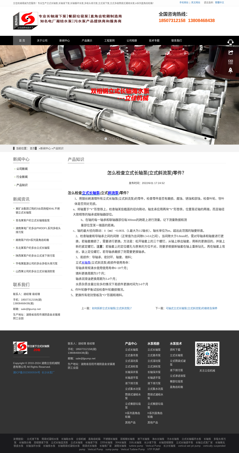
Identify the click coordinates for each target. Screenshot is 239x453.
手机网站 (183, 2)
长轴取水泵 (67, 439)
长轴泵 (208, 439)
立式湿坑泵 (131, 360)
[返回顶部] (230, 71)
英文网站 (195, 2)
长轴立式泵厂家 (204, 442)
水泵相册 (153, 343)
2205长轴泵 (106, 442)
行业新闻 (22, 176)
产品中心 (131, 343)
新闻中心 (64, 40)
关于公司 (42, 40)
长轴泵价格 (25, 442)
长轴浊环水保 (33, 445)
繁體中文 (219, 2)
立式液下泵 (33, 439)
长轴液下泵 (91, 442)
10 (133, 138)
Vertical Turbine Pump (133, 449)
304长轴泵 (121, 442)
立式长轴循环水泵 (192, 439)
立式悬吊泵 (131, 355)
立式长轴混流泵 (60, 442)
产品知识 (58, 148)
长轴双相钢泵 (166, 442)
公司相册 (132, 40)
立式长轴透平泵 (185, 442)
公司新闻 (22, 168)
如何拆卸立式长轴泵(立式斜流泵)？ (112, 308)
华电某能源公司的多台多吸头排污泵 (37, 263)
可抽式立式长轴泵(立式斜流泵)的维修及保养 (191, 308)
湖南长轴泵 (120, 445)
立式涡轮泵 (131, 366)
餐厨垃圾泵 (176, 381)
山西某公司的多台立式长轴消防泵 (35, 271)
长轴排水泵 (49, 445)
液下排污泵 (131, 383)
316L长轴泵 (135, 442)
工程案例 (109, 40)
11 (137, 138)
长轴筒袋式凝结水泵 (69, 445)
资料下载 (175, 349)
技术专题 (154, 40)
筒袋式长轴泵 (90, 445)
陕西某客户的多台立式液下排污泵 (35, 255)
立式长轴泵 (131, 349)
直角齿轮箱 (176, 386)
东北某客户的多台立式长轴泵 (33, 247)
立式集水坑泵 (133, 388)
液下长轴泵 (143, 439)
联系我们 (176, 40)
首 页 (22, 40)
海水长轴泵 (158, 439)
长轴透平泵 (131, 377)
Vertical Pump (154, 445)
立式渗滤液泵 (178, 375)
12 (141, 138)
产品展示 (87, 40)
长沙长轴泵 (169, 445)
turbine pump (136, 445)
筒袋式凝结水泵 (50, 439)
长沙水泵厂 (48, 372)
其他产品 (130, 422)
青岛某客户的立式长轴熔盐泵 (33, 220)
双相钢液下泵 (41, 442)
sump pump (112, 449)
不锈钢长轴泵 (110, 439)
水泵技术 (176, 343)
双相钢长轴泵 (128, 439)
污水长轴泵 (173, 439)
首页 (32, 148)
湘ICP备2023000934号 (26, 372)
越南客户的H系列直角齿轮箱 (32, 239)
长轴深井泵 (131, 372)
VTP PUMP (153, 449)
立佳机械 (81, 439)
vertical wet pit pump (189, 445)
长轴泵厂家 (106, 445)
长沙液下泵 (150, 442)
